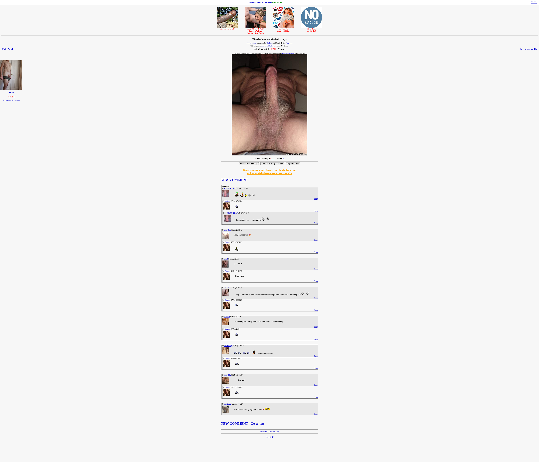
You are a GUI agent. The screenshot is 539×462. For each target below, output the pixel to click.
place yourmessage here (534, 2)
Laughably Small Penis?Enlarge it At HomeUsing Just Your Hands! (255, 31)
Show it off (269, 437)
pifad (226, 259)
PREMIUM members (288, 53)
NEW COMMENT (234, 180)
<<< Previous (251, 43)
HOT (272, 158)
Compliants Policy (274, 431)
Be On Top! (11, 97)
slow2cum (227, 404)
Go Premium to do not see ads (11, 100)
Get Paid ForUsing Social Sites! (283, 30)
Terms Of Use (263, 431)
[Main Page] (7, 49)
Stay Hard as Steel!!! (227, 29)
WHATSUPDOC (230, 188)
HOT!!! (272, 49)
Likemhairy (228, 346)
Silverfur (227, 288)
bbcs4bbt (227, 375)
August (11, 92)
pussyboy (227, 230)
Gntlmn (269, 43)
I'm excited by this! (528, 49)
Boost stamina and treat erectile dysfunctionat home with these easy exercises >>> (269, 171)
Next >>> (289, 43)
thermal (251, 2)
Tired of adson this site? (311, 30)
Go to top (257, 423)
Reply (316, 199)
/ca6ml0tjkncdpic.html (263, 2)
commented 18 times (268, 46)
